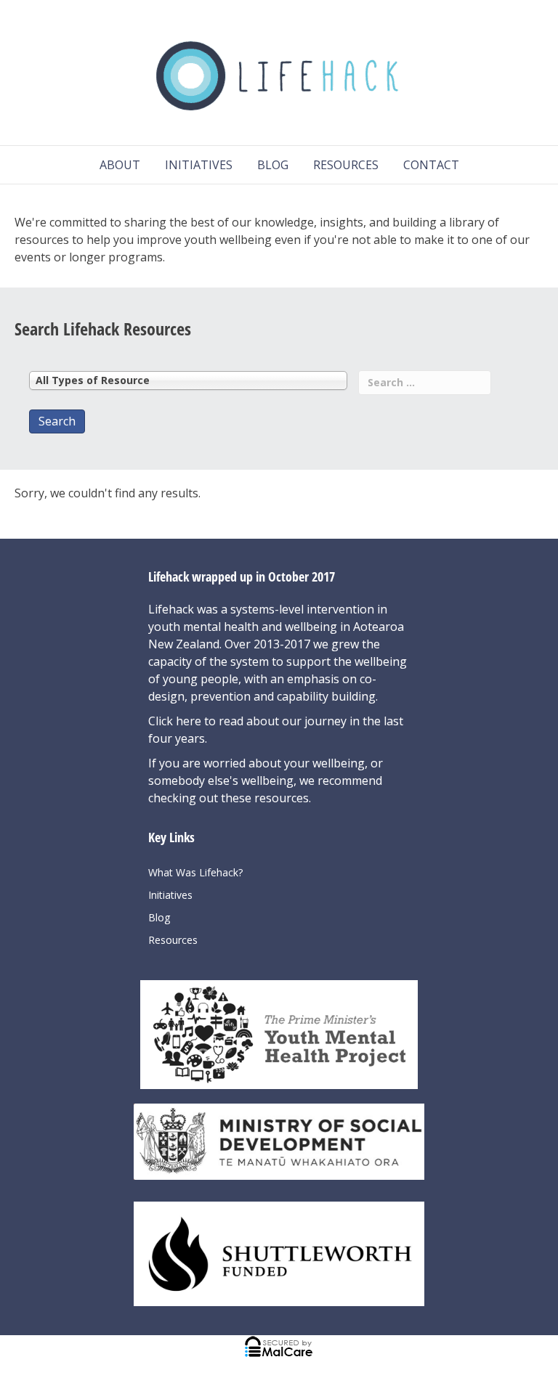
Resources (346, 165)
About (120, 165)
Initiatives (198, 165)
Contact (431, 165)
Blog (272, 165)
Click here (176, 721)
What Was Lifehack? (195, 872)
